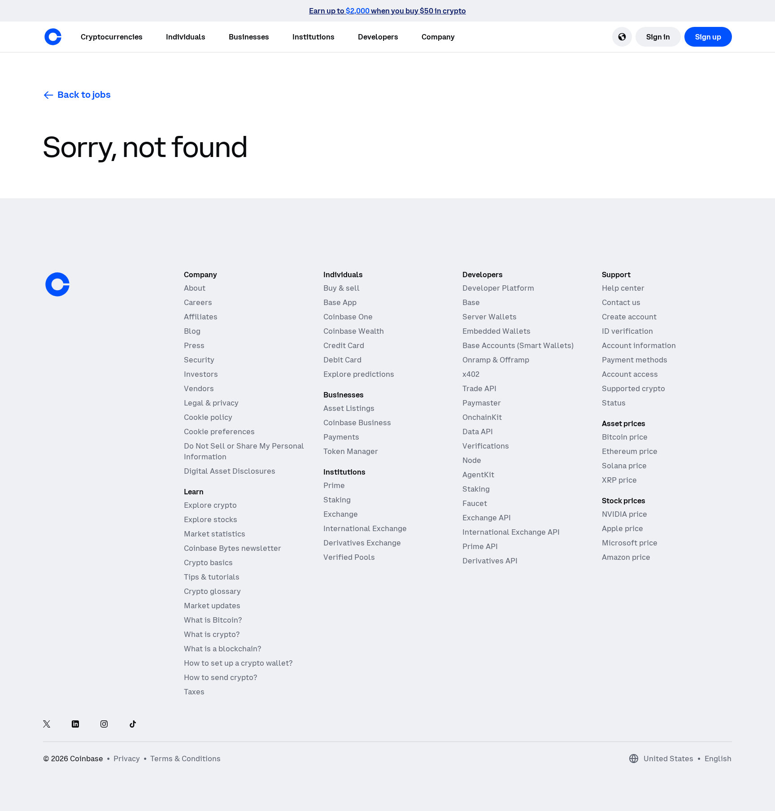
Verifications (485, 445)
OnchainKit (482, 417)
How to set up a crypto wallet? (238, 662)
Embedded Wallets (496, 331)
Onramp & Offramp (495, 359)
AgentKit (478, 474)
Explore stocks (210, 519)
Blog (192, 331)
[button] (185, 37)
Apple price (622, 528)
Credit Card (343, 345)
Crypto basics (208, 562)
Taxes (194, 691)
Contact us (621, 302)
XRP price (619, 479)
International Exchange (365, 528)
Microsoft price (629, 542)
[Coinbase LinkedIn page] (75, 725)
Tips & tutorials (211, 576)
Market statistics (214, 533)
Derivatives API (490, 560)
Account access (630, 374)
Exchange (340, 514)
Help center (623, 287)
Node (471, 460)
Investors (201, 374)
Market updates (212, 605)
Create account (629, 316)
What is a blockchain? (222, 648)
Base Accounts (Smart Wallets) (518, 345)
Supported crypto (633, 388)
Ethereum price (629, 451)
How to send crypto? (220, 677)
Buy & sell (341, 287)
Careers (198, 302)
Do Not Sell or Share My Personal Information (244, 451)
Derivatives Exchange (362, 542)
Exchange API (486, 517)
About (194, 287)
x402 (470, 374)
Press (194, 345)
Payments (341, 436)
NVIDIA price (624, 514)
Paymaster (481, 402)
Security (199, 359)
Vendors (199, 388)
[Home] (53, 37)
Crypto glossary (212, 591)
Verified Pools (349, 557)
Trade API (479, 388)
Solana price (624, 465)
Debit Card (342, 359)
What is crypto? (211, 634)
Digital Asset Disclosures (229, 471)
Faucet (474, 503)
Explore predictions (358, 374)
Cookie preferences (219, 431)
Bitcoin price (625, 436)
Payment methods (634, 359)
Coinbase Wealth (353, 331)
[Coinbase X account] (46, 725)
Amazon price (626, 557)
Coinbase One (348, 316)
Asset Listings (348, 408)
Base (471, 302)
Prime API (480, 546)
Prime (334, 485)
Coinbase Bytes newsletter (232, 548)
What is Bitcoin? (213, 619)
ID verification (627, 331)
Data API (477, 431)
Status (614, 402)
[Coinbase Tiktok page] (132, 725)
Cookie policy (208, 417)
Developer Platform (498, 287)
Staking (337, 499)
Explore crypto (210, 505)
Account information (639, 345)
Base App (340, 302)
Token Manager (350, 451)
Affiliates (201, 316)
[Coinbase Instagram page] (104, 725)
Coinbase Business (357, 422)
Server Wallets (489, 316)
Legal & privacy (211, 402)
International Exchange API (511, 532)
